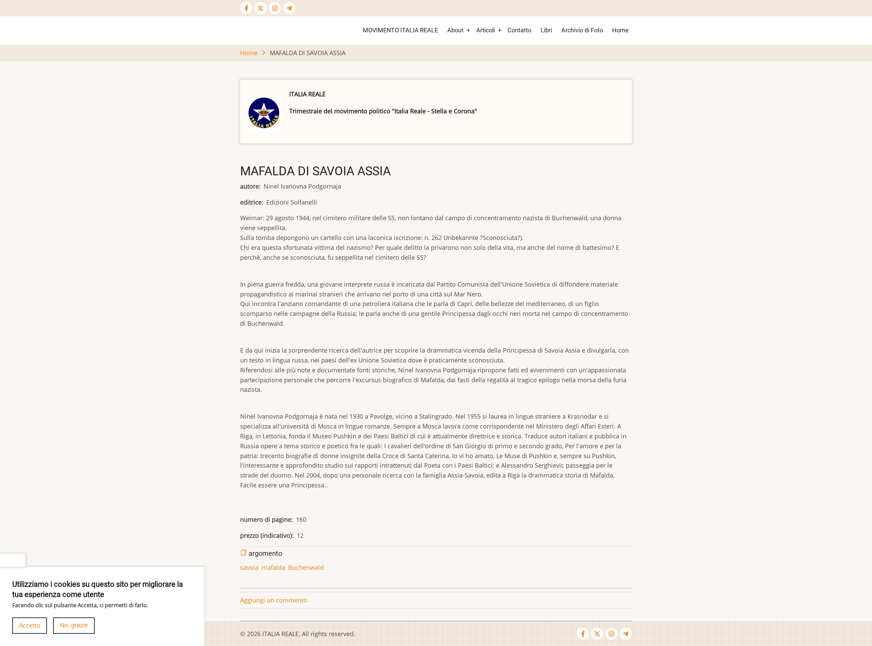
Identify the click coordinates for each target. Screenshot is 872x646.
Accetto (29, 625)
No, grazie (74, 625)
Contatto (519, 30)
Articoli (485, 30)
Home (620, 30)
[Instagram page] (275, 8)
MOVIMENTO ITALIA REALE (400, 30)
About (455, 30)
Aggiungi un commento (273, 600)
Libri (546, 30)
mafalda (273, 567)
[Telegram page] (289, 8)
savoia (249, 567)
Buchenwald (306, 567)
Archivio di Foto (582, 30)
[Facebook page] (246, 8)
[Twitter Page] (260, 8)
